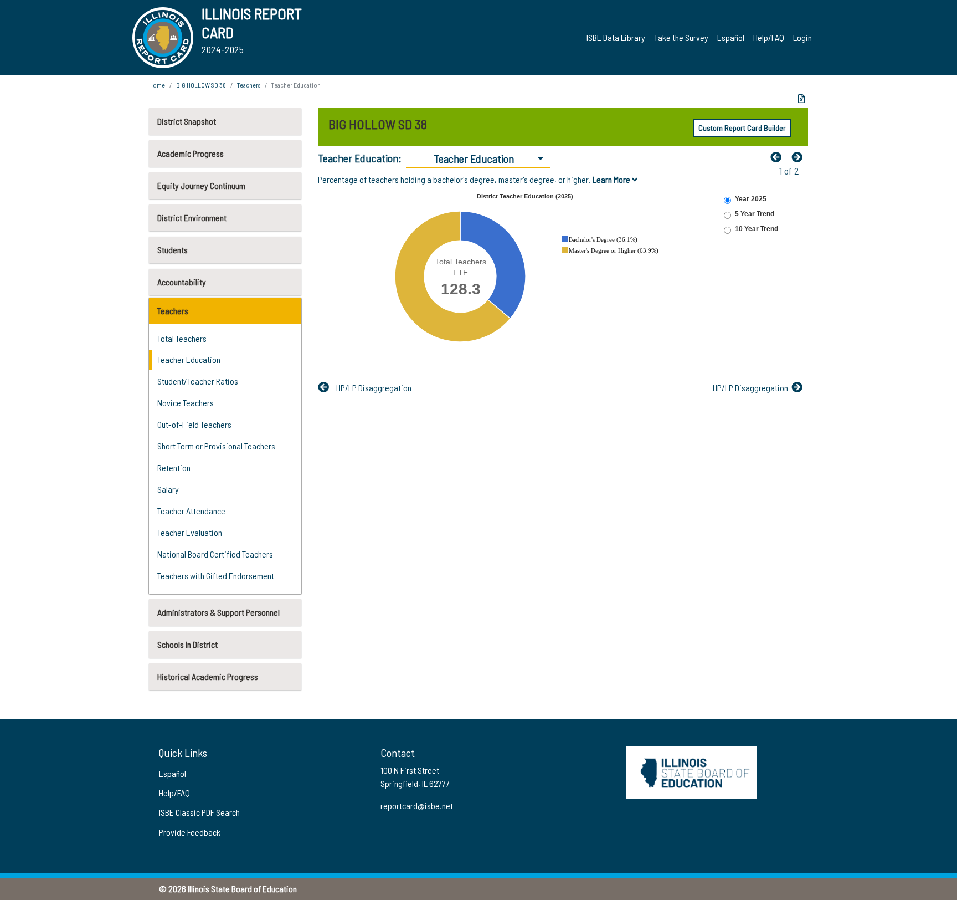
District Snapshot (186, 121)
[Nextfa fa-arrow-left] (799, 156)
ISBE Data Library (615, 37)
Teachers (172, 310)
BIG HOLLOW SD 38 (201, 85)
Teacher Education (188, 359)
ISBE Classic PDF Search (199, 812)
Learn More (612, 179)
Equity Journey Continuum (201, 185)
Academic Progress (190, 153)
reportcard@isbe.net (416, 805)
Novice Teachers (185, 402)
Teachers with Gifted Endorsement (215, 575)
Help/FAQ (768, 37)
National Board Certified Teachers (215, 554)
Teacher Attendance (191, 510)
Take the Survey (681, 37)
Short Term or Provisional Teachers (216, 446)
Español (730, 37)
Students (172, 249)
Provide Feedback (189, 832)
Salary (168, 489)
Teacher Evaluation (189, 532)
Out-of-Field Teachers (194, 424)
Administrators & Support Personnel (218, 612)
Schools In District (187, 644)
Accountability (181, 282)
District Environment (192, 217)
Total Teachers (182, 338)
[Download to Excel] (801, 99)
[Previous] (778, 156)
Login (802, 37)
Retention (174, 467)
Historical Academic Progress (207, 676)
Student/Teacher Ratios (197, 381)
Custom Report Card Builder (742, 127)
